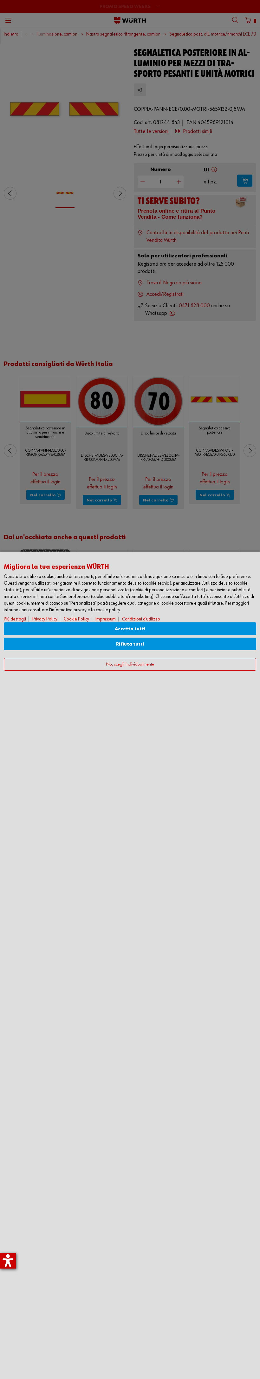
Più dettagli (15, 619)
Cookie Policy (76, 619)
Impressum (105, 619)
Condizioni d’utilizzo (141, 619)
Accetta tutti (130, 629)
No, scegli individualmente (130, 664)
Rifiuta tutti (130, 644)
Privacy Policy (44, 619)
